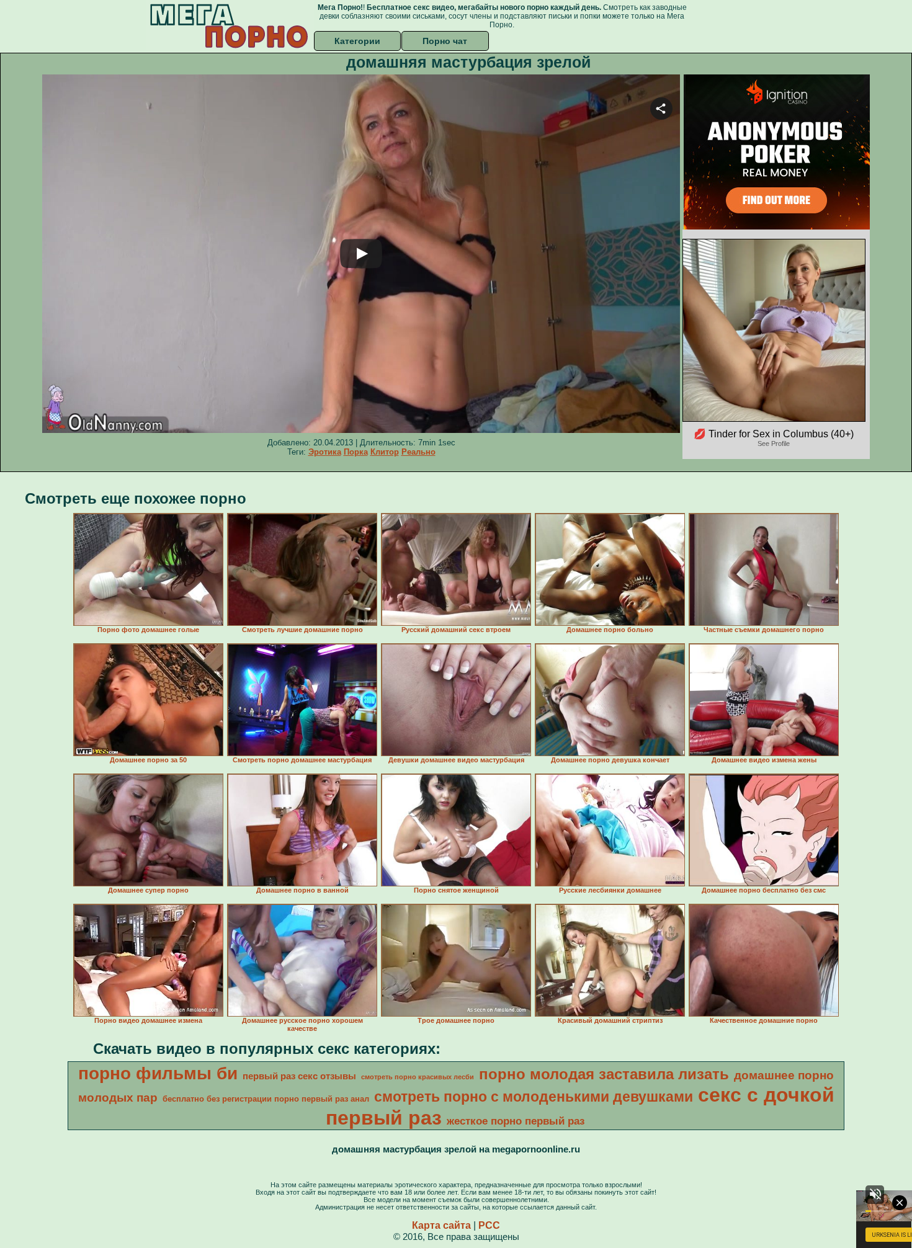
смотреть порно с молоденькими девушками (533, 1097)
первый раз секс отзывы (299, 1076)
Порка (356, 452)
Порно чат (444, 41)
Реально (418, 452)
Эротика (324, 452)
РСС (489, 1225)
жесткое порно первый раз (515, 1121)
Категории (357, 41)
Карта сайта (441, 1225)
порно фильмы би (158, 1073)
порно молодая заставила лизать (604, 1074)
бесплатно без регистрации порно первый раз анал (266, 1098)
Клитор (384, 452)
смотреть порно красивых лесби (417, 1077)
